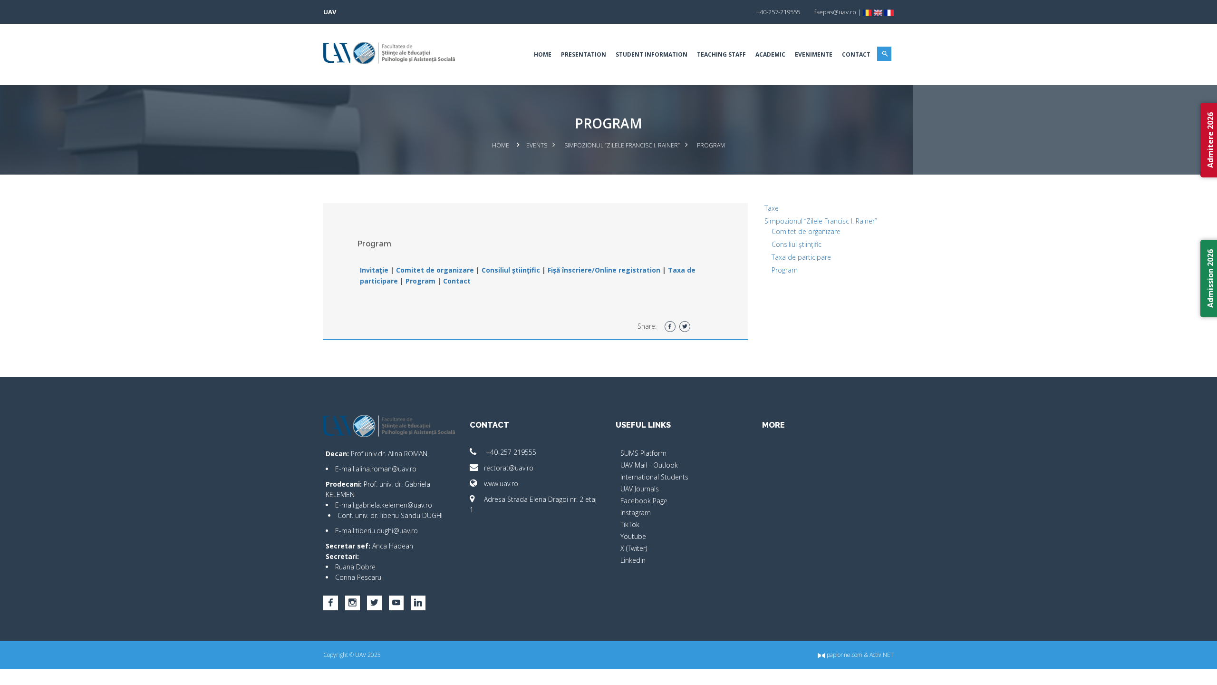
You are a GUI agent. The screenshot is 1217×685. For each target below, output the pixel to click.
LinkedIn (633, 560)
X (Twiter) (633, 548)
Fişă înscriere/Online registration (604, 269)
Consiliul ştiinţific (511, 269)
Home (542, 54)
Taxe (771, 208)
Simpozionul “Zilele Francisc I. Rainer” (622, 145)
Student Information (651, 54)
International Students (654, 476)
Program (419, 280)
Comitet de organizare (434, 269)
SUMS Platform (643, 453)
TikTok (629, 524)
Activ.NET (881, 655)
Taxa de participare (801, 257)
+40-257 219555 (510, 452)
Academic (770, 54)
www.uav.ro (501, 483)
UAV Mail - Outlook (649, 465)
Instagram (635, 512)
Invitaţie (374, 269)
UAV (329, 12)
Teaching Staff (721, 54)
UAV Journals (639, 488)
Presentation (583, 54)
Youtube (633, 536)
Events (536, 145)
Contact (856, 54)
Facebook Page (643, 500)
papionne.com (843, 655)
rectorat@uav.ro (508, 467)
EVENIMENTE (813, 54)
